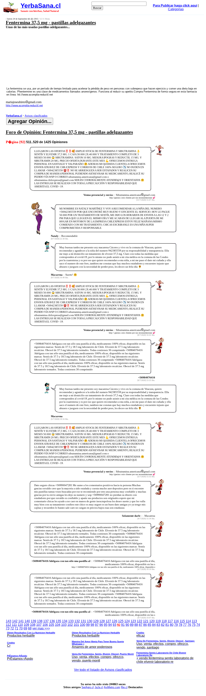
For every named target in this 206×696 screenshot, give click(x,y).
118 (164, 621)
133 (71, 621)
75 (194, 624)
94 (110, 624)
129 (96, 621)
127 (108, 621)
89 (132, 624)
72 (12, 628)
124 (127, 621)
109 (26, 624)
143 (8, 621)
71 (16, 628)
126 (114, 621)
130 (89, 621)
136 (52, 621)
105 (51, 624)
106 (45, 624)
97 (97, 624)
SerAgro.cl (87, 687)
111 (14, 624)
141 (21, 621)
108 (32, 624)
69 (25, 628)
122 (139, 621)
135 (58, 621)
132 (77, 621)
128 (102, 621)
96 (101, 624)
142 (15, 621)
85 (149, 624)
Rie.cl (124, 687)
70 (21, 628)
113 (194, 621)
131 (83, 621)
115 (182, 621)
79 (176, 624)
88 (136, 624)
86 (145, 624)
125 (121, 621)
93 (114, 624)
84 (154, 624)
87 (140, 624)
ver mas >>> (101, 645)
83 (158, 624)
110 (20, 624)
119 (158, 621)
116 (176, 621)
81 (167, 624)
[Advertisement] (85, 58)
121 (145, 621)
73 (7, 628)
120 (152, 621)
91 (123, 624)
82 (163, 624)
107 (39, 624)
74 (198, 624)
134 (64, 621)
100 (82, 624)
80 (171, 624)
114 (188, 621)
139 (33, 621)
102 (70, 624)
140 (27, 621)
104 (57, 624)
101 (76, 624)
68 (30, 628)
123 (133, 621)
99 (88, 624)
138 (39, 621)
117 (170, 621)
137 (46, 621)
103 (64, 624)
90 (127, 624)
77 (185, 624)
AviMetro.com (112, 687)
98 (92, 624)
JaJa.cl (99, 687)
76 (189, 624)
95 (105, 624)
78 (180, 624)
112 (8, 624)
